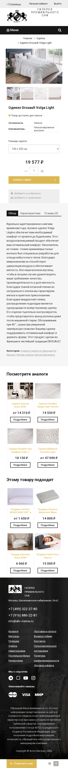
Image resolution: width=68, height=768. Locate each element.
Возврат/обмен (43, 636)
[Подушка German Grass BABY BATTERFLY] (20, 549)
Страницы (14, 4)
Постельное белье (19, 655)
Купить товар (22, 179)
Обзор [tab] (12, 213)
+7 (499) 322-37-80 (22, 609)
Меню (14, 30)
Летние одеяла (25, 354)
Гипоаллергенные (44, 354)
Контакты (40, 641)
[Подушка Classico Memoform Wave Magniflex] (47, 504)
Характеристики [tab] (30, 213)
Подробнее (20, 419)
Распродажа (15, 660)
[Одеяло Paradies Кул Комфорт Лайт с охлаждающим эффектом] (20, 443)
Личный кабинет (38, 3)
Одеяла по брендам (41, 350)
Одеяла (40, 38)
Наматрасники (16, 650)
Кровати (13, 631)
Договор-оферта (44, 665)
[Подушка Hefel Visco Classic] (47, 549)
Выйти (57, 3)
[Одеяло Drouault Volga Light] (34, 66)
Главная (27, 38)
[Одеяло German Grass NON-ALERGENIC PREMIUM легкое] (20, 398)
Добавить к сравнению (27, 197)
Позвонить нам (23, 763)
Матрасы (13, 636)
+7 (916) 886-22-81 (22, 615)
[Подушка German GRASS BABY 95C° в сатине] (20, 504)
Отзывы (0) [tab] (51, 213)
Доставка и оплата (45, 631)
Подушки (13, 641)
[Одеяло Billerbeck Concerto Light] (47, 443)
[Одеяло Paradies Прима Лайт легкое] (47, 398)
